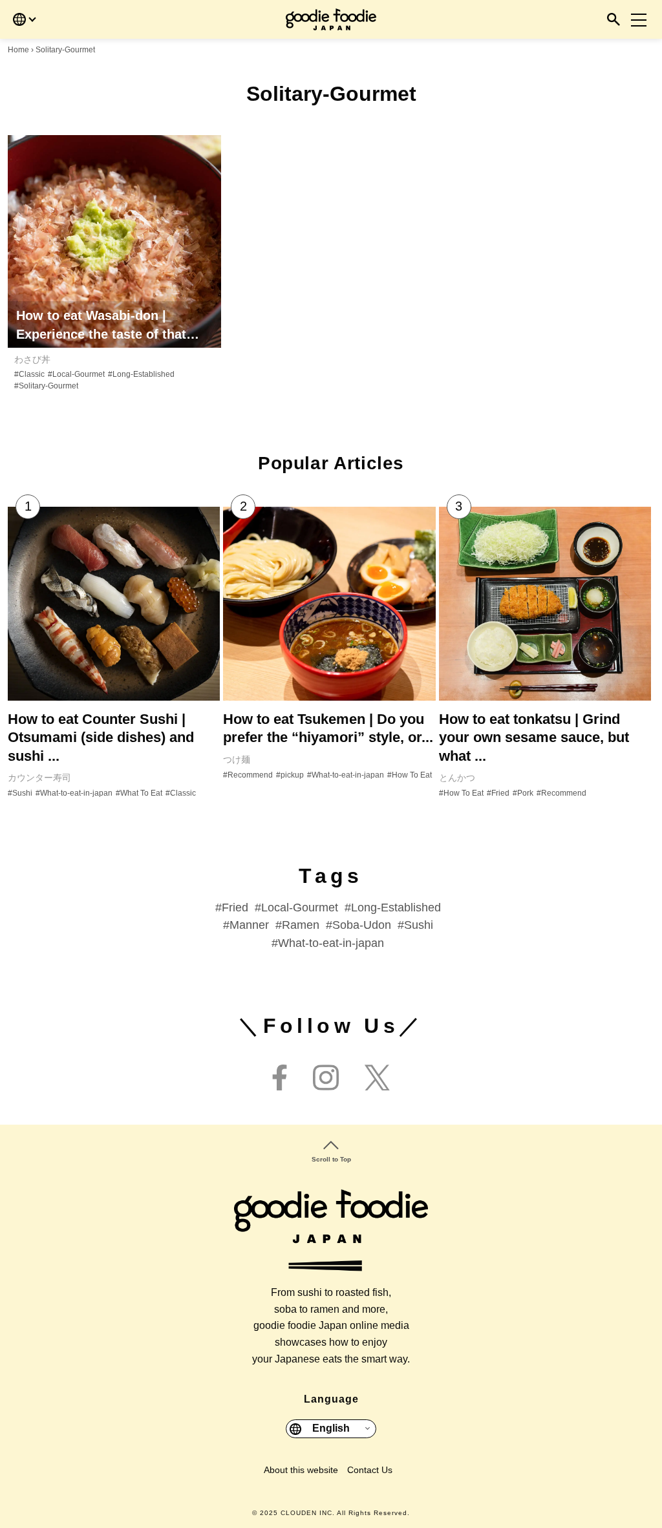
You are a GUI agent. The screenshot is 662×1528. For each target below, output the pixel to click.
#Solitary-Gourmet (46, 385)
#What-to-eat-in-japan (74, 793)
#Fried (498, 793)
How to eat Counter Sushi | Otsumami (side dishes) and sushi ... (101, 737)
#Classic (29, 374)
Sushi (418, 924)
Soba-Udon (361, 924)
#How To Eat (409, 775)
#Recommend (248, 775)
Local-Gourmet (299, 907)
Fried (235, 907)
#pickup (290, 775)
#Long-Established (141, 374)
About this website (301, 1470)
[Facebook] (279, 1078)
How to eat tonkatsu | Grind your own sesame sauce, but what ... (534, 737)
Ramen (300, 924)
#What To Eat (139, 793)
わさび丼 (32, 359)
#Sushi (20, 793)
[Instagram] (325, 1078)
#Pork (523, 793)
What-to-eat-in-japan (331, 943)
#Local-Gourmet (76, 374)
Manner (249, 924)
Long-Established (396, 907)
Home (18, 49)
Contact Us (369, 1470)
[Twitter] (377, 1078)
